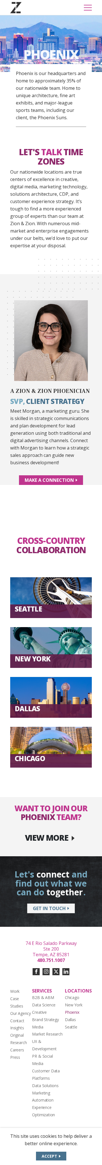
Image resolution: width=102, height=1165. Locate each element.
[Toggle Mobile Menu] (88, 7)
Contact (17, 1020)
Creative (39, 1012)
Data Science (44, 1005)
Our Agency (20, 1013)
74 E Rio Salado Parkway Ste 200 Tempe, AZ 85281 (51, 949)
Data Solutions (45, 1085)
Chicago (72, 997)
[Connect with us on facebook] (36, 971)
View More (46, 837)
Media (37, 1027)
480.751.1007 (51, 960)
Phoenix (72, 1012)
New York (73, 1005)
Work (15, 991)
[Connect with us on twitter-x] (56, 971)
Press (15, 1057)
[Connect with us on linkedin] (65, 971)
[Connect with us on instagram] (46, 971)
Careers (17, 1050)
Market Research (47, 1034)
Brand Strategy (45, 1019)
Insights (17, 1027)
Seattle (71, 1027)
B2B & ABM (43, 997)
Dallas (70, 1019)
